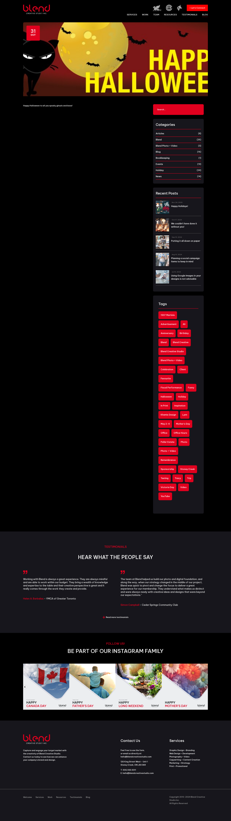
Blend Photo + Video (166, 145)
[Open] (46, 687)
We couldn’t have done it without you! (184, 225)
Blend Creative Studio (172, 351)
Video (183, 487)
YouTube (165, 496)
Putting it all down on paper (185, 241)
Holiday (160, 170)
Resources (170, 15)
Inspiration (179, 405)
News (159, 176)
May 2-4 (165, 423)
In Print (164, 405)
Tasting (164, 478)
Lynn (184, 414)
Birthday (184, 333)
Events (159, 164)
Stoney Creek (187, 469)
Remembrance (168, 460)
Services (132, 15)
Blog (205, 15)
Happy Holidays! (179, 206)
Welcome (27, 797)
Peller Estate (167, 442)
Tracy (178, 478)
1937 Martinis (168, 315)
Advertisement (168, 324)
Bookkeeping (163, 158)
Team (156, 15)
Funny (191, 387)
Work (145, 15)
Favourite (166, 378)
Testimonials (189, 15)
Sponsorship (167, 469)
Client (183, 369)
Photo (184, 442)
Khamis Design (168, 414)
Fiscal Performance (171, 387)
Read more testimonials (117, 617)
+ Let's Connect (197, 8)
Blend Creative (180, 342)
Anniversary (167, 333)
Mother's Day (183, 423)
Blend (159, 139)
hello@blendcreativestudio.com (138, 773)
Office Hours (180, 433)
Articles (160, 133)
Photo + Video (168, 451)
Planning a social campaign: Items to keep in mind (185, 260)
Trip (189, 478)
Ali (184, 324)
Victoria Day (167, 487)
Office (164, 433)
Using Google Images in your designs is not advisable (186, 277)
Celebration (167, 369)
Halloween (166, 396)
